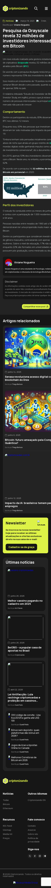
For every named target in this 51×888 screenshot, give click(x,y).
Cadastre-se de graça (21, 547)
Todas (6, 800)
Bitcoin (6, 804)
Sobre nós (33, 834)
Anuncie (32, 829)
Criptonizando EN (37, 800)
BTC (26, 66)
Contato (32, 825)
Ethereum (8, 808)
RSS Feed (7, 825)
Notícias (10, 21)
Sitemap (7, 829)
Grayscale (23, 62)
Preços (6, 838)
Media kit (7, 834)
